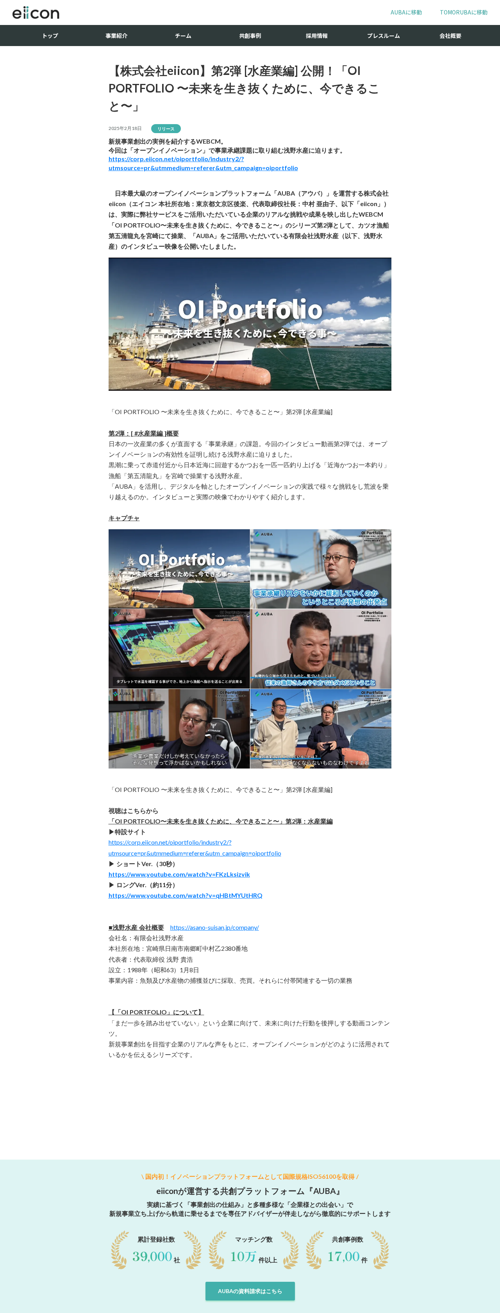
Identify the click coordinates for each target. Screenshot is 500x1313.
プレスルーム (383, 35)
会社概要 (450, 35)
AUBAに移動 (406, 12)
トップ (50, 35)
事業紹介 (116, 35)
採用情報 (317, 35)
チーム (183, 35)
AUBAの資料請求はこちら (250, 1291)
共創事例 (250, 35)
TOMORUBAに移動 (464, 12)
